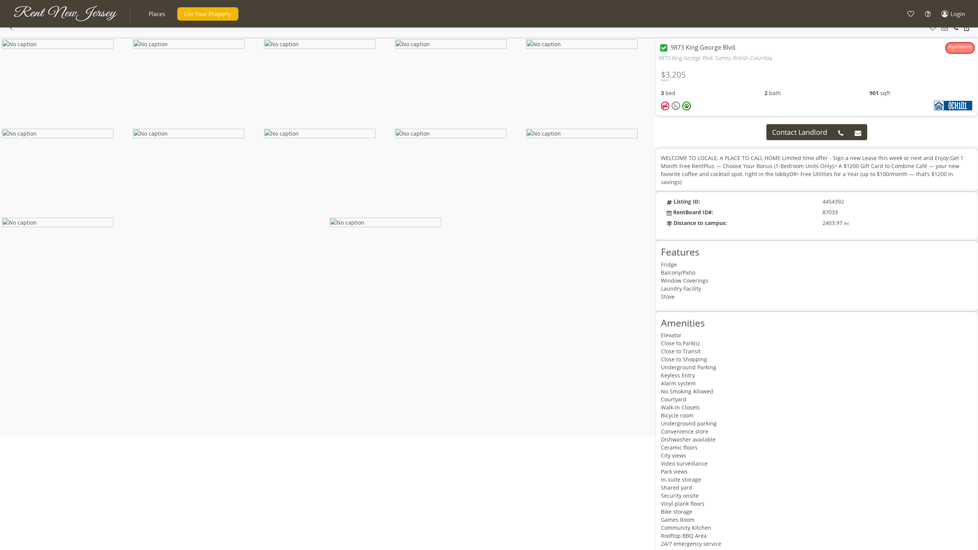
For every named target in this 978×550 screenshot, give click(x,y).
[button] (156, 14)
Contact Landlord (799, 132)
